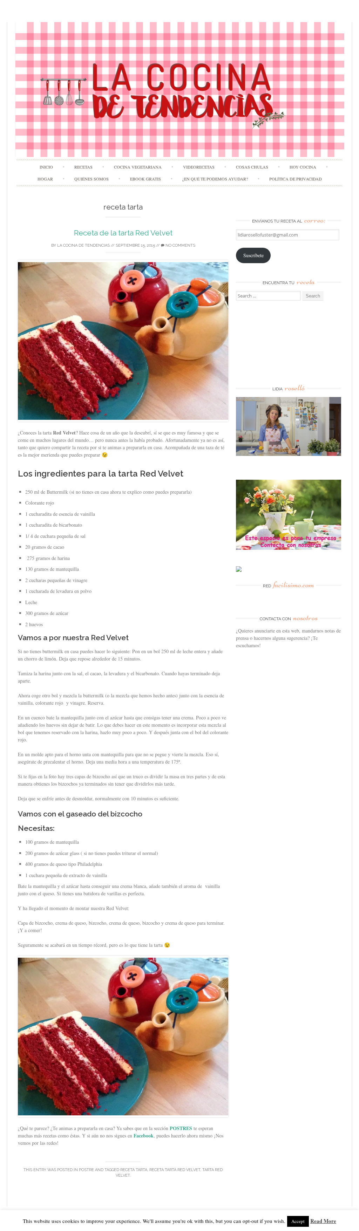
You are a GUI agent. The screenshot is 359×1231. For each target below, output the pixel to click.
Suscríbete (253, 255)
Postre (86, 1170)
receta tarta (133, 1170)
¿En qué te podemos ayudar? (215, 179)
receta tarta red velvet (174, 1170)
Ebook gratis (145, 179)
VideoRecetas (199, 167)
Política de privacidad (295, 179)
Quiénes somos (91, 179)
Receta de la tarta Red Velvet (123, 232)
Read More (323, 1221)
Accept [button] (298, 1221)
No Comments (179, 245)
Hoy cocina (303, 167)
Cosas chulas (252, 167)
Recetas (83, 167)
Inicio (46, 167)
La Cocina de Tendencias (83, 245)
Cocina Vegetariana (138, 167)
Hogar (45, 179)
